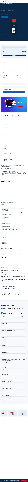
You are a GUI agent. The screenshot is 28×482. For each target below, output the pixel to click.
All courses (3, 308)
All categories (4, 313)
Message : (4, 77)
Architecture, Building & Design (12, 316)
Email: (3, 67)
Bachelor (15, 308)
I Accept (7, 89)
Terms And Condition (8, 89)
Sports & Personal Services (20, 316)
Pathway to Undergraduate (5, 309)
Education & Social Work (10, 313)
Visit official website (13, 55)
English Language (11, 309)
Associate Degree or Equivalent (9, 308)
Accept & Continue (24, 480)
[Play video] (14, 103)
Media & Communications (17, 313)
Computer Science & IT (4, 316)
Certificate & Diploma (20, 308)
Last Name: (4, 64)
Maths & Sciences (23, 313)
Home (2, 3)
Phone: (4, 70)
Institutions (4, 3)
